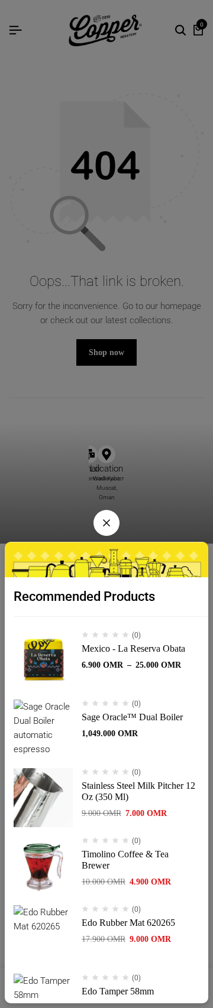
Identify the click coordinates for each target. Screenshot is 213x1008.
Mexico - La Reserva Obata (133, 648)
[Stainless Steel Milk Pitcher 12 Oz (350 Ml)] (43, 797)
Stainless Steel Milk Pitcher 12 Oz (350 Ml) (138, 791)
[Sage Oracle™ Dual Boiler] (43, 729)
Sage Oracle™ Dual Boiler (132, 717)
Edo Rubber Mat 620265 (128, 923)
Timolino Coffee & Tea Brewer (125, 859)
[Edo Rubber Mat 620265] (43, 934)
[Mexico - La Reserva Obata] (43, 660)
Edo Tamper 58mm (118, 991)
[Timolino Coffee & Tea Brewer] (43, 866)
